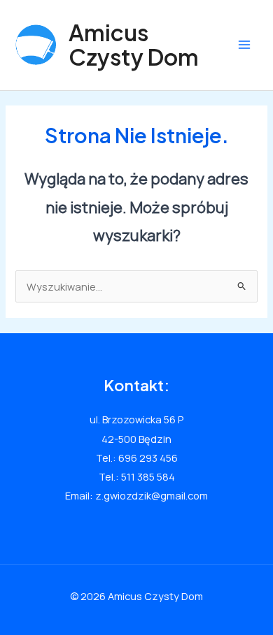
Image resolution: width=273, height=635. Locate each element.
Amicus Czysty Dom (134, 44)
